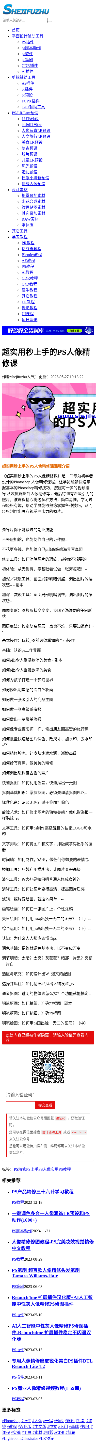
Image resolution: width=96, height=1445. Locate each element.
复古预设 (29, 148)
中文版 (39, 1427)
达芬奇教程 (31, 249)
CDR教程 (30, 278)
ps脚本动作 (31, 48)
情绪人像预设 (33, 184)
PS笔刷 (18, 1286)
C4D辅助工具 (33, 107)
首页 (16, 30)
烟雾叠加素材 (33, 196)
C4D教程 (29, 284)
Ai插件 (27, 71)
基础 (74, 1427)
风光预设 (29, 166)
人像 (37, 1421)
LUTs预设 (30, 119)
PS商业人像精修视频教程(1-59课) (46, 1388)
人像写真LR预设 (36, 131)
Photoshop (11, 1421)
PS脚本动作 (22, 1231)
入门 (63, 1427)
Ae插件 (28, 83)
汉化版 (25, 1427)
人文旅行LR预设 (36, 136)
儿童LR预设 (32, 160)
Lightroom (11, 1438)
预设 (59, 1421)
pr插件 (27, 89)
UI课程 (28, 314)
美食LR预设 (32, 142)
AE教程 (28, 261)
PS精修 (20, 1169)
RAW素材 (30, 219)
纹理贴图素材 (33, 207)
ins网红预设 (32, 125)
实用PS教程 (61, 1169)
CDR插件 (30, 66)
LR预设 (46, 1438)
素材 (37, 1432)
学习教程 (20, 237)
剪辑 (70, 1432)
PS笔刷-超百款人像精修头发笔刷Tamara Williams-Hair (46, 1273)
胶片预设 (29, 154)
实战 (16, 1432)
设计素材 (20, 190)
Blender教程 (32, 255)
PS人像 (44, 1169)
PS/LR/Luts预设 (25, 113)
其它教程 (29, 296)
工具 (27, 1432)
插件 (26, 1421)
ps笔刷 (27, 60)
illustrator (29, 1438)
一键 (48, 1421)
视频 (85, 1427)
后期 (80, 1421)
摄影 (48, 1432)
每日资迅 (29, 320)
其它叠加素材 (33, 213)
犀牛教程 (29, 290)
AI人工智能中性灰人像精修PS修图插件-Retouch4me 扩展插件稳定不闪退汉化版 (51, 1332)
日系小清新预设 (35, 178)
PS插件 (28, 42)
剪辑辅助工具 (23, 77)
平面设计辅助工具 (27, 36)
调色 (70, 1421)
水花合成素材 (33, 201)
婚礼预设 (29, 172)
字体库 (27, 225)
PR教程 (28, 243)
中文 (52, 1427)
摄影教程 (29, 308)
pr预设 (27, 95)
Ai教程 (27, 272)
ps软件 (27, 54)
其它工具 (20, 231)
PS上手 (32, 1169)
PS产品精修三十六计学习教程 (43, 1191)
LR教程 (28, 302)
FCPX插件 (31, 101)
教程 (12, 1427)
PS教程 (28, 266)
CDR (59, 1432)
